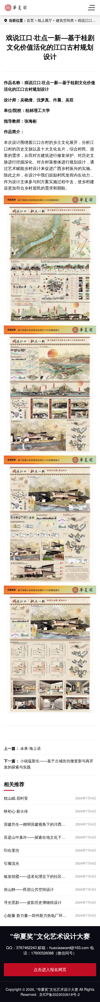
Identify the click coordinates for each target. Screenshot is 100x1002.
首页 (30, 20)
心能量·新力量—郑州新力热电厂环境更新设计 (35, 915)
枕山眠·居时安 (16, 798)
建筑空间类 (65, 20)
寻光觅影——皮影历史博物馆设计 (33, 902)
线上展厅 (45, 20)
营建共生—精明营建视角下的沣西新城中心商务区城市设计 (34, 824)
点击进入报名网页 (50, 969)
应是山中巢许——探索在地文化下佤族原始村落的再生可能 (34, 837)
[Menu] (92, 7)
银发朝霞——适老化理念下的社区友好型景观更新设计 (34, 876)
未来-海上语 (30, 748)
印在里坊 (11, 850)
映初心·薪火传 (16, 811)
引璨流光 (11, 863)
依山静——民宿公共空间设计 (29, 889)
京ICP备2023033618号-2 (59, 994)
